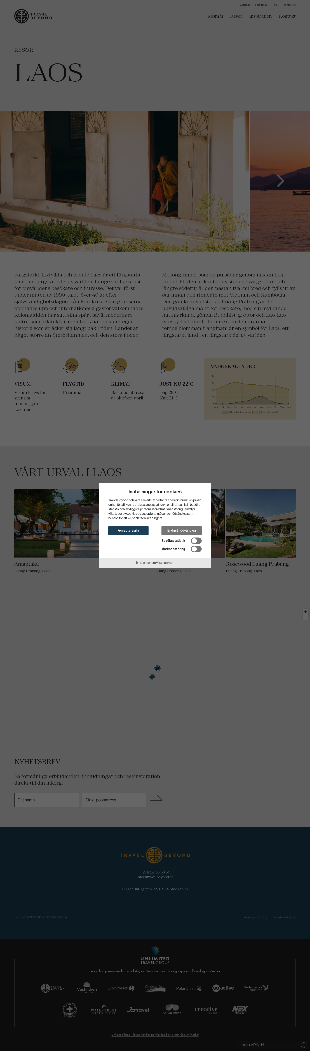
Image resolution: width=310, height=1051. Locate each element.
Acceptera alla (128, 530)
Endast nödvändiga (181, 530)
